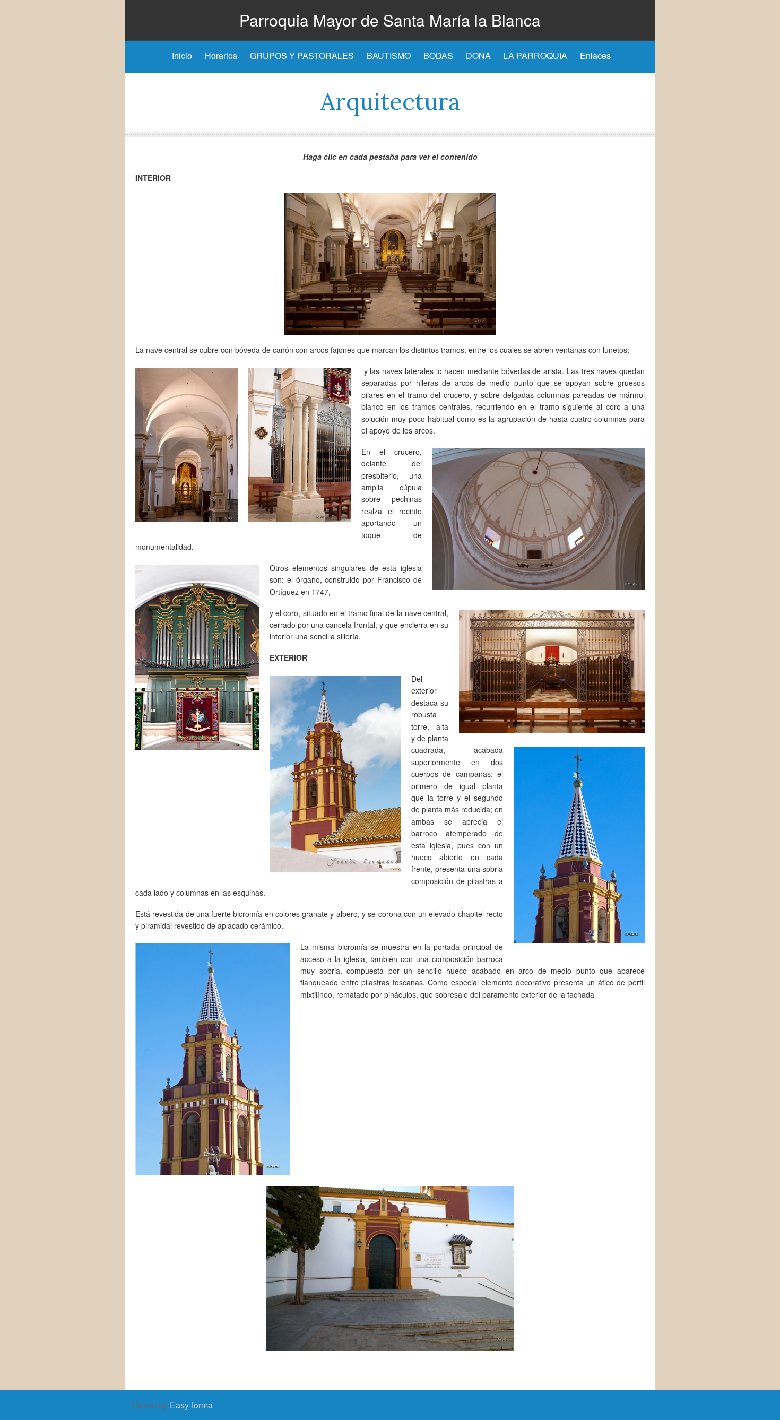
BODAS (438, 55)
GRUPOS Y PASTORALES (302, 55)
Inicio (182, 55)
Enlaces (595, 55)
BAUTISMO (389, 55)
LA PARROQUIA (535, 55)
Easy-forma (191, 1405)
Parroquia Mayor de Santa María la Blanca (390, 19)
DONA (478, 55)
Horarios (221, 55)
